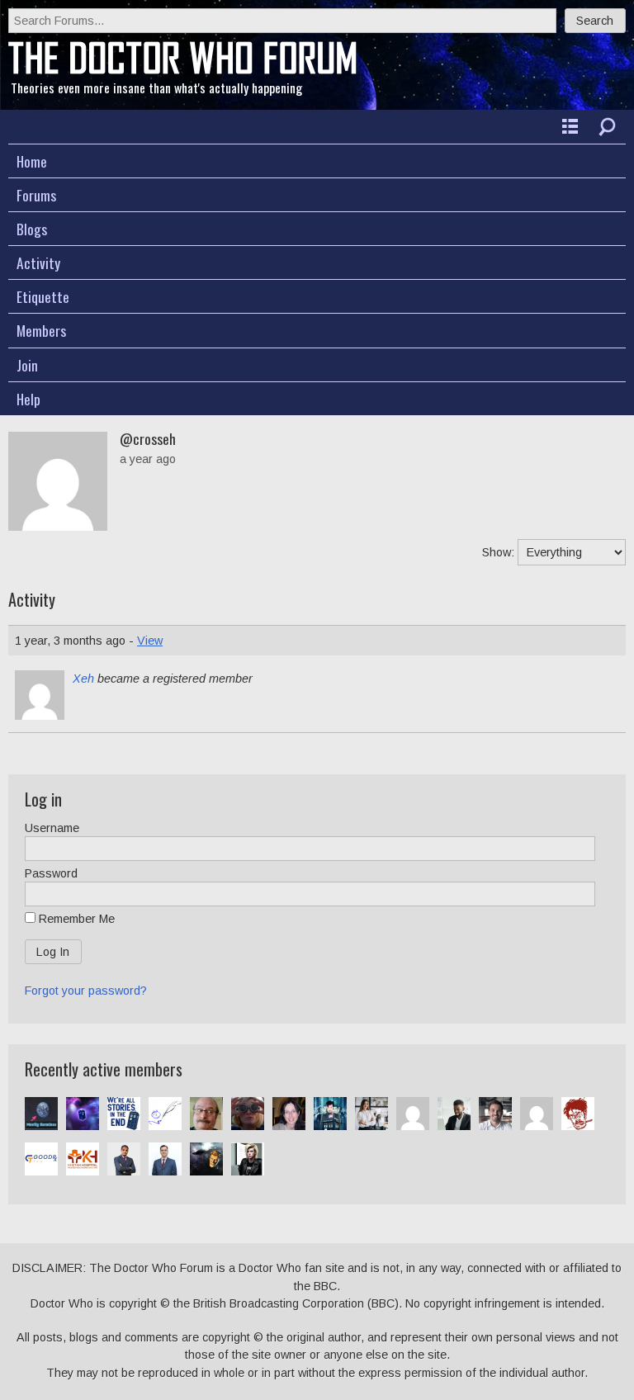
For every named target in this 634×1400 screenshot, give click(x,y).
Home (32, 161)
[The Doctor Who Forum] (182, 70)
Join (27, 365)
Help (28, 398)
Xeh (83, 678)
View (150, 640)
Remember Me (75, 918)
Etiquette (43, 296)
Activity (38, 262)
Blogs (32, 228)
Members (41, 330)
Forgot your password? (86, 990)
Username (52, 828)
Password (51, 873)
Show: (498, 552)
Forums (36, 195)
